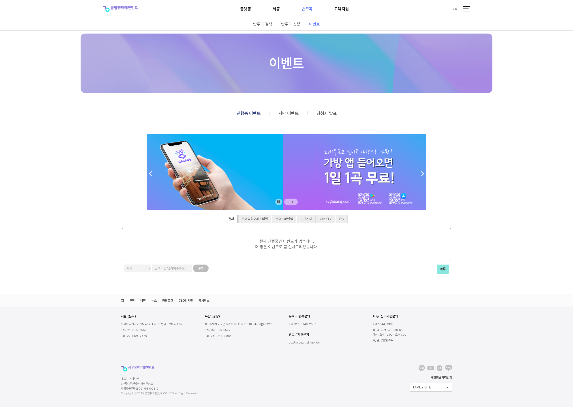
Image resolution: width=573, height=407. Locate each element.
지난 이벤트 (288, 113)
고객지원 (341, 8)
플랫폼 (245, 8)
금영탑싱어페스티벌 (255, 219)
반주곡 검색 (262, 24)
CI (122, 300)
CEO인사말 (186, 300)
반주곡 (307, 8)
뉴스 (154, 300)
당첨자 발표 (326, 113)
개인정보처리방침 (441, 377)
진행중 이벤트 (249, 113)
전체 (231, 219)
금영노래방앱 (284, 219)
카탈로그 (167, 300)
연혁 (132, 300)
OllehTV (326, 219)
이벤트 (314, 24)
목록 (443, 269)
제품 (276, 8)
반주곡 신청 (290, 24)
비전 (143, 300)
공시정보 (204, 300)
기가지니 (306, 219)
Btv (341, 219)
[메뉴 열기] (466, 8)
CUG (454, 9)
